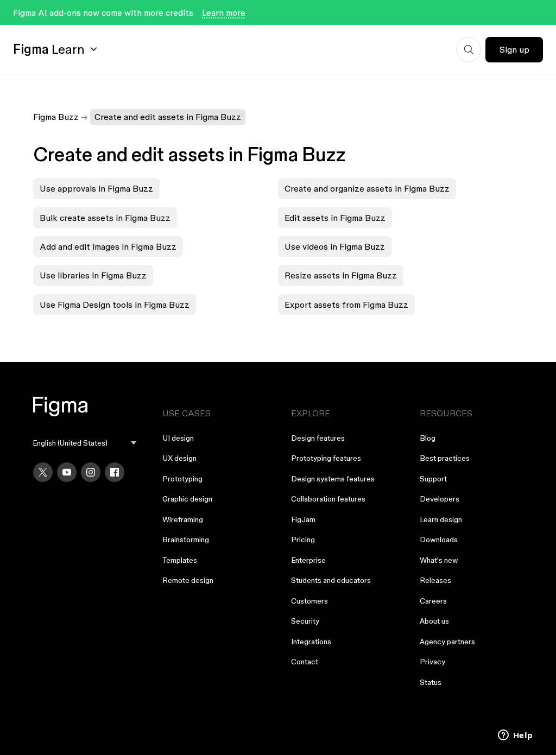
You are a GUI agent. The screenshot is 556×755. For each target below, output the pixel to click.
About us (434, 621)
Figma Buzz (56, 117)
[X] (43, 472)
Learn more (223, 12)
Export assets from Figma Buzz (346, 304)
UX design (179, 458)
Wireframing (182, 519)
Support (433, 478)
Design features (318, 438)
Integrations (311, 641)
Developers (439, 498)
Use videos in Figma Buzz (335, 246)
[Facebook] (114, 472)
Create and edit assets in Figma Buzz (167, 117)
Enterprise (308, 560)
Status (430, 682)
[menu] (84, 443)
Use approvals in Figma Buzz (96, 188)
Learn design (441, 519)
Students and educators (331, 580)
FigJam (303, 519)
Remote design (187, 580)
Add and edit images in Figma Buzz (108, 246)
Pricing (303, 539)
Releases (435, 580)
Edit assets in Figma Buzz (335, 218)
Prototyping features (326, 458)
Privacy (432, 661)
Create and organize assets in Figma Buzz (367, 188)
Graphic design (187, 498)
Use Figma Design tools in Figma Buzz (114, 304)
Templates (179, 560)
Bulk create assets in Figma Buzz (105, 218)
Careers (433, 601)
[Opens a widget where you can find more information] (515, 736)
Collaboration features (328, 498)
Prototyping (182, 478)
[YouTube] (67, 472)
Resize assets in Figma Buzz (341, 275)
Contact (304, 661)
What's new (439, 560)
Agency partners (447, 641)
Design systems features (333, 478)
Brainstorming (185, 539)
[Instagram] (90, 472)
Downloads (439, 539)
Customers (309, 601)
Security (305, 621)
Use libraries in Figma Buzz (93, 275)
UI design (178, 438)
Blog (427, 438)
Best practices (445, 458)
